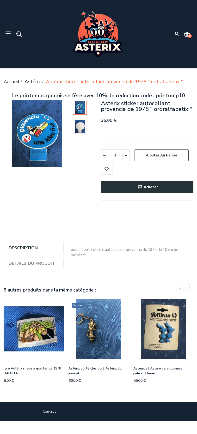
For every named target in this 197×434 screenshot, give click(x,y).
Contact (49, 411)
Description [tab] (23, 248)
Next (59, 135)
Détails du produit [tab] (32, 263)
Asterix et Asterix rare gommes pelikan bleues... (157, 371)
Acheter (151, 187)
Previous (15, 135)
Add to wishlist (106, 169)
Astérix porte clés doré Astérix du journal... (95, 371)
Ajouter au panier (161, 155)
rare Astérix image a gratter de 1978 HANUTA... (32, 371)
